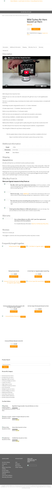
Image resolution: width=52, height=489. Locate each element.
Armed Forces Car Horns (7, 377)
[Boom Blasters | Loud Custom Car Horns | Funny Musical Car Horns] (26, 5)
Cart (16, 462)
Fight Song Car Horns (7, 384)
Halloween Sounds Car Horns (9, 385)
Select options (13, 276)
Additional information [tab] (15, 47)
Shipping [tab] (24, 47)
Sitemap (4, 473)
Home (3, 15)
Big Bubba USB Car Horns (8, 379)
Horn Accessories (6, 387)
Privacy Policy (5, 470)
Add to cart (36, 29)
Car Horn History (6, 462)
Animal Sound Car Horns (7, 375)
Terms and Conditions (7, 475)
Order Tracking (18, 467)
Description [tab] (5, 47)
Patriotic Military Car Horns (8, 390)
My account (18, 465)
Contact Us (4, 464)
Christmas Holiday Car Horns (9, 380)
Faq (3, 465)
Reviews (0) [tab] (5, 50)
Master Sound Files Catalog (6, 468)
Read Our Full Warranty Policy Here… (40, 223)
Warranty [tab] (41, 47)
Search (5, 366)
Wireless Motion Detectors (8, 395)
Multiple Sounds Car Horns (8, 389)
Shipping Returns (6, 472)
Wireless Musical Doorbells (8, 397)
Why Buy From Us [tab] (32, 47)
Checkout (17, 464)
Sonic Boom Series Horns (8, 394)
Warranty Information (7, 477)
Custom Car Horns (8, 15)
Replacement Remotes (7, 392)
